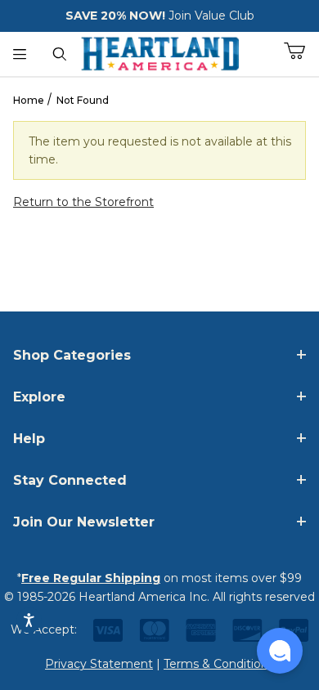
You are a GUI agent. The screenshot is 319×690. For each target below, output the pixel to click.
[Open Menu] (20, 54)
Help (29, 438)
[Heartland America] (160, 52)
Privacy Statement (99, 663)
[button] (280, 651)
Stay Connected (70, 480)
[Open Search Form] (60, 54)
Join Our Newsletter (84, 522)
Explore (39, 397)
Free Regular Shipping (90, 578)
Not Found (82, 100)
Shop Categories (72, 355)
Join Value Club (211, 15)
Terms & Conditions (219, 663)
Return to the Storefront (83, 202)
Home (28, 100)
